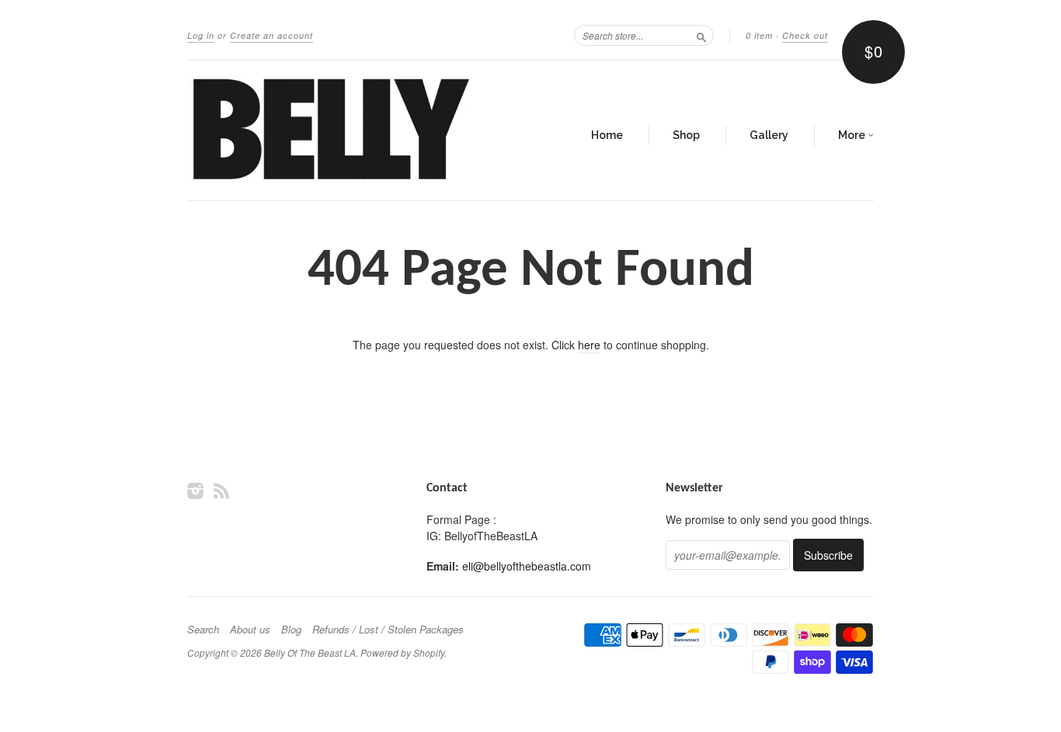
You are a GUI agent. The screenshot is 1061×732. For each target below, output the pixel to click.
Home (607, 135)
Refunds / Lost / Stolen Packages (388, 629)
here (589, 344)
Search (203, 629)
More (853, 135)
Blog (291, 629)
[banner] (330, 130)
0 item (759, 35)
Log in (200, 35)
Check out (805, 35)
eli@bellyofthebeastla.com (526, 566)
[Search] (701, 35)
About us (250, 629)
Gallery (769, 135)
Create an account (271, 35)
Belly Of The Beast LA (310, 652)
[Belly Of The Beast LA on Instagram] (195, 490)
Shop (686, 135)
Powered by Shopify (402, 652)
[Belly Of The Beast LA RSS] (221, 490)
